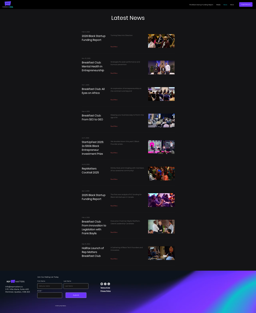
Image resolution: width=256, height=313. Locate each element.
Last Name (67, 281)
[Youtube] (101, 284)
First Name (41, 281)
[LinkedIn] (109, 284)
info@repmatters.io (14, 287)
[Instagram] (105, 284)
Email (39, 290)
